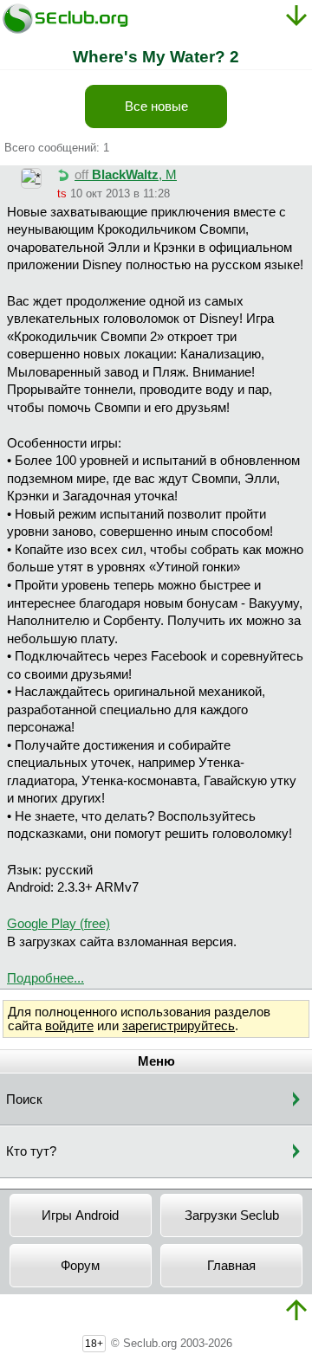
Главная (231, 1266)
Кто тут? (31, 1151)
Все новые (156, 106)
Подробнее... (45, 978)
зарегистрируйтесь (178, 1026)
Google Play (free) (58, 924)
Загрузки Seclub (232, 1215)
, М (126, 175)
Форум (80, 1266)
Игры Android (80, 1215)
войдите (69, 1026)
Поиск (24, 1099)
